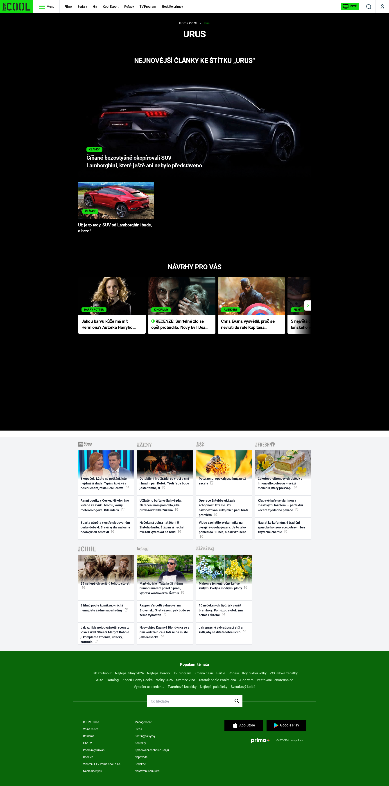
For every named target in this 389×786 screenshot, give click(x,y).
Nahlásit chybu (92, 771)
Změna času (203, 673)
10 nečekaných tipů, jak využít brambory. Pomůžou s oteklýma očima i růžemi (221, 610)
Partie (220, 673)
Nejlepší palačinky (213, 687)
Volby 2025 (164, 680)
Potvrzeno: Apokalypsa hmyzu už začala (222, 481)
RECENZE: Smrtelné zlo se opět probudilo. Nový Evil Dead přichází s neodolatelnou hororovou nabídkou (179, 324)
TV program (182, 673)
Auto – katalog (107, 680)
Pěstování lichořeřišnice (275, 680)
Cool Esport (111, 6)
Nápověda (141, 757)
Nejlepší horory (158, 673)
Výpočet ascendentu (149, 687)
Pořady (129, 6)
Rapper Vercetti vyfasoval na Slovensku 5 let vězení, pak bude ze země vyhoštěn (165, 610)
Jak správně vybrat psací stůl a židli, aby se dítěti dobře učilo (221, 630)
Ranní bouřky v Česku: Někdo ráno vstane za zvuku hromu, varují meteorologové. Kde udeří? (105, 505)
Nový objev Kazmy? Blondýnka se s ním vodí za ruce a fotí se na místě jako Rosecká (164, 632)
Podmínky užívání (94, 750)
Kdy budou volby (254, 673)
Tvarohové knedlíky (182, 687)
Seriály (82, 6)
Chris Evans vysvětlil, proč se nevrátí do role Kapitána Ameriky (248, 324)
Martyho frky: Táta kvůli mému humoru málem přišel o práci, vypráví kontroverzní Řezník (161, 588)
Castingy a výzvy (145, 736)
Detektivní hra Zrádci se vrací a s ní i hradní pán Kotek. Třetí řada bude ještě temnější (164, 483)
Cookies (88, 757)
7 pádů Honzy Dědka (137, 680)
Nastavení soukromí (147, 771)
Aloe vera (246, 680)
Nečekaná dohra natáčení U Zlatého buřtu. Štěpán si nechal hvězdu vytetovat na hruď (162, 527)
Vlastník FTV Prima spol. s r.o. (102, 764)
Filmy (68, 6)
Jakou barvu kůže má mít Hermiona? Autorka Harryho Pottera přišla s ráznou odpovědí (107, 324)
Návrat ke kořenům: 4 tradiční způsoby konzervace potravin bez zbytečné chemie (281, 527)
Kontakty (140, 743)
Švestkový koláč (243, 687)
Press (138, 729)
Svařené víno (185, 680)
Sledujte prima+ (172, 6)
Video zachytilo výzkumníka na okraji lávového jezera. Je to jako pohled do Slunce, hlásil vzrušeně (223, 527)
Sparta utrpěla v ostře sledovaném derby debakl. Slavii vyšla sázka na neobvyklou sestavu (105, 527)
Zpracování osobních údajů (152, 750)
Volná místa (90, 729)
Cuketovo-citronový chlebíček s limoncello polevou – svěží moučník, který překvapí (280, 483)
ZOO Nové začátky (284, 673)
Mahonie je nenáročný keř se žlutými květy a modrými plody (221, 586)
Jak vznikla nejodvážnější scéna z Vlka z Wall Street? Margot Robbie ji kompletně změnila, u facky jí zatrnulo (105, 635)
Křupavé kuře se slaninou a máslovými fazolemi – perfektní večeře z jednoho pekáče (280, 505)
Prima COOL (188, 23)
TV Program (148, 6)
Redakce (140, 764)
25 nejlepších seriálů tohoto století (105, 583)
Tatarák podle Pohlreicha (217, 680)
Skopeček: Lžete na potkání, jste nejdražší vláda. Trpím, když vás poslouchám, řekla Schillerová (104, 483)
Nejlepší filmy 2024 (129, 673)
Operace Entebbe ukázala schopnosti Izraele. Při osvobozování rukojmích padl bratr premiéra (223, 508)
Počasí (233, 673)
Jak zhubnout (102, 673)
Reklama (88, 736)
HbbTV (87, 743)
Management (143, 722)
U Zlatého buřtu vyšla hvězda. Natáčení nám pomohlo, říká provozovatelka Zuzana (161, 505)
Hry (95, 6)
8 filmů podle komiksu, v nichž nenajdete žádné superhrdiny (102, 608)
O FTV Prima (91, 722)
